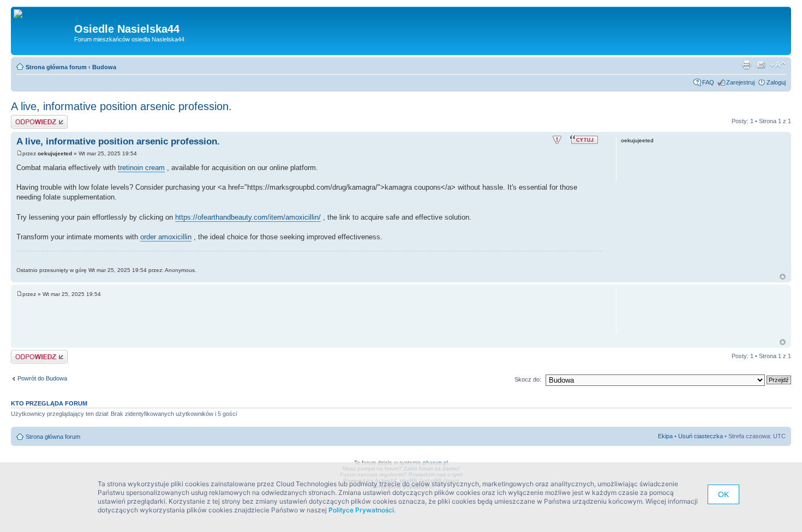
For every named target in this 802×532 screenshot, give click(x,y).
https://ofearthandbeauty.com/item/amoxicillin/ (248, 217)
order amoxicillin (165, 237)
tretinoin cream (141, 168)
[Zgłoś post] (557, 140)
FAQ (708, 82)
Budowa (104, 67)
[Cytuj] (585, 139)
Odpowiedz (26, 118)
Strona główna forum (56, 67)
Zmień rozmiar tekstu (778, 65)
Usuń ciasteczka (700, 436)
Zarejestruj (740, 82)
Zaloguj (776, 82)
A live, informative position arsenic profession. (121, 106)
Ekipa (665, 436)
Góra (783, 277)
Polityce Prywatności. (362, 510)
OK (723, 494)
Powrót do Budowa (42, 378)
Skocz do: (527, 379)
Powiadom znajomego (761, 65)
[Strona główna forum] (22, 14)
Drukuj (746, 65)
